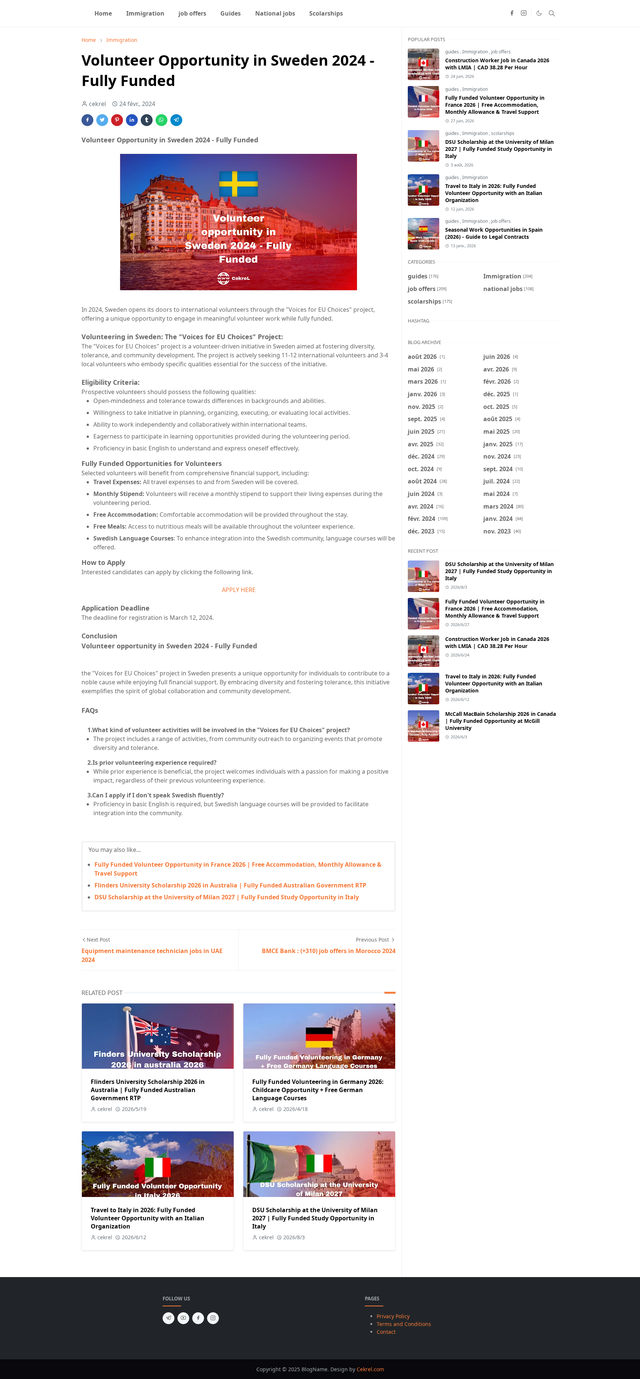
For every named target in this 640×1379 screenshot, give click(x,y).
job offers (501, 52)
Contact (386, 1331)
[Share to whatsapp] (161, 120)
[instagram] (524, 13)
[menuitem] (103, 13)
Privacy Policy (393, 1316)
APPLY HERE (239, 590)
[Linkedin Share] (132, 120)
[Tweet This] (102, 120)
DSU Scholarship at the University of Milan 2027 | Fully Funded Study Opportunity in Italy (226, 897)
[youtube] (183, 1318)
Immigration (475, 52)
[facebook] (512, 13)
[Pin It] (117, 120)
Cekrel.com (370, 1369)
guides (452, 52)
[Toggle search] (552, 13)
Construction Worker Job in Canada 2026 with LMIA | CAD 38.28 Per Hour (497, 64)
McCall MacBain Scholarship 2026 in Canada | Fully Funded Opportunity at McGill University (500, 720)
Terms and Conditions (404, 1323)
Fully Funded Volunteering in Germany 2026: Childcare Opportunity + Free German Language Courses (318, 1090)
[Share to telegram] (176, 120)
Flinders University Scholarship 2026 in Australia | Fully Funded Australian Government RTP (230, 885)
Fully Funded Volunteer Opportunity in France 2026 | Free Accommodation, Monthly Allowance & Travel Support (494, 104)
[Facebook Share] (87, 120)
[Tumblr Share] (147, 120)
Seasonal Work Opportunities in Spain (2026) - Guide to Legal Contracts (494, 233)
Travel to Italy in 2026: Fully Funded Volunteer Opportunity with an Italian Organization (147, 1218)
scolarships (502, 133)
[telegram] (168, 1318)
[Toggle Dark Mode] (539, 13)
